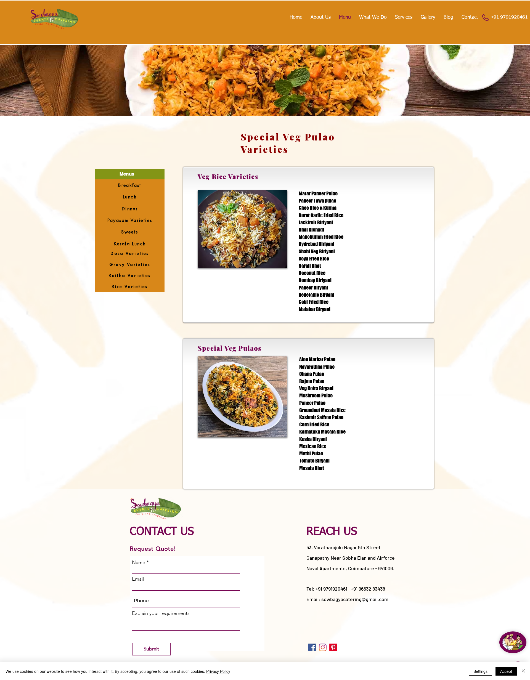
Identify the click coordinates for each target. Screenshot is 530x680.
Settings (480, 671)
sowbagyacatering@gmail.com (354, 599)
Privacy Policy (218, 671)
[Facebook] (312, 647)
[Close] (523, 671)
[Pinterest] (333, 647)
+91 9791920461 (509, 17)
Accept (506, 671)
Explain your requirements (161, 613)
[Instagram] (323, 647)
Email (138, 579)
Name (138, 562)
